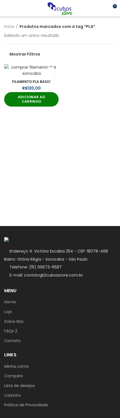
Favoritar (51, 72)
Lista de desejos (19, 385)
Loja (8, 311)
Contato (12, 340)
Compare (13, 376)
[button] (31, 99)
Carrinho (12, 395)
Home (10, 302)
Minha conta (16, 366)
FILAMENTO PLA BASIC (31, 81)
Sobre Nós (13, 321)
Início (9, 26)
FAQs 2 (10, 331)
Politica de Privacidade (26, 405)
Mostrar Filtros (24, 54)
